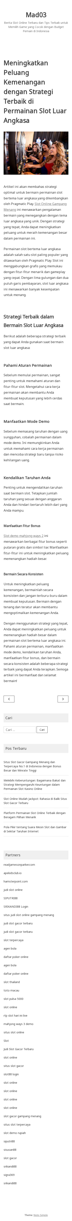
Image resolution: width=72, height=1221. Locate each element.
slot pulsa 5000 (13, 999)
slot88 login (11, 1074)
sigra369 (9, 1175)
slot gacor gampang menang (22, 1116)
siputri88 (9, 1141)
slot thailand (12, 982)
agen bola (10, 948)
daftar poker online (16, 957)
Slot (6, 1041)
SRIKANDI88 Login (16, 906)
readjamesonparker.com (19, 864)
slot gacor (10, 1158)
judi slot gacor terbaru (18, 923)
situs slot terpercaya (17, 1124)
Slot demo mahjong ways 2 (23, 536)
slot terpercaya (13, 940)
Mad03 (36, 14)
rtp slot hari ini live (15, 1015)
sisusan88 (10, 1150)
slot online (10, 1007)
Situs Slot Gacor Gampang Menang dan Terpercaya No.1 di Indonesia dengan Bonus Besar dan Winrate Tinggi (32, 766)
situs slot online (14, 1032)
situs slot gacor (14, 1066)
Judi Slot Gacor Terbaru (19, 1049)
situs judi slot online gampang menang (29, 915)
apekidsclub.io (13, 873)
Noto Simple (41, 1215)
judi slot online (13, 890)
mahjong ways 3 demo (18, 1024)
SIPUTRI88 (11, 898)
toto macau (11, 990)
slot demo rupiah (15, 1133)
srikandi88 (10, 1166)
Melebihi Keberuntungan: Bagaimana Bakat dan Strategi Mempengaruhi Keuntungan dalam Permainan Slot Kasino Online (35, 784)
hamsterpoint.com (16, 881)
